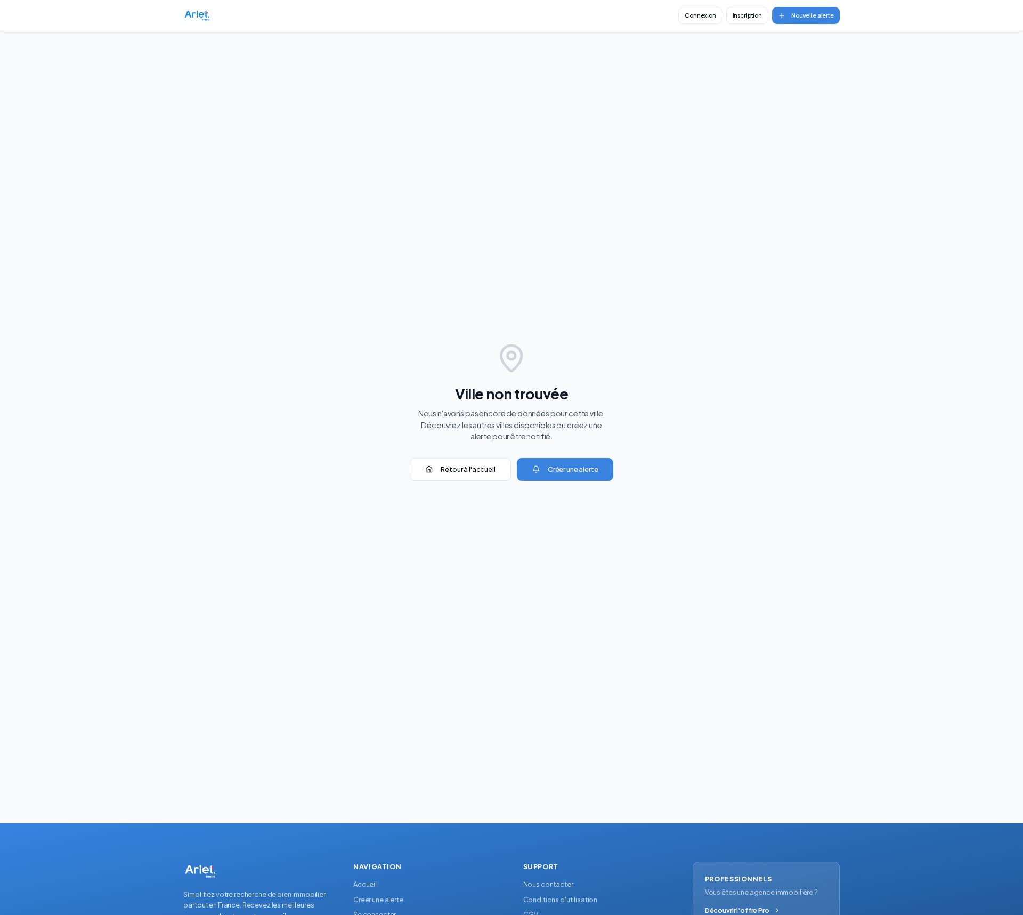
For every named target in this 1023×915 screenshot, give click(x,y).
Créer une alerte (573, 469)
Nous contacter (548, 884)
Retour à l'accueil (468, 469)
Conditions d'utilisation (560, 899)
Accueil (365, 884)
